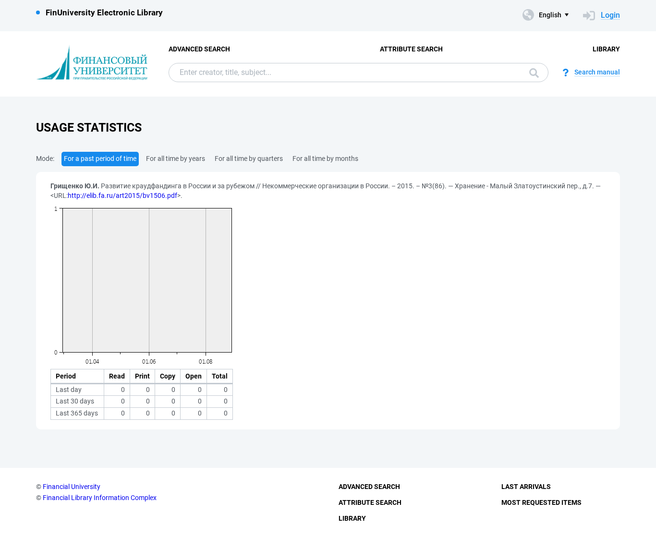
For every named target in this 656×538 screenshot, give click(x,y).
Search (531, 72)
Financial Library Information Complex (100, 497)
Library (606, 49)
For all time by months (325, 158)
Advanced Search (199, 49)
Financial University (71, 486)
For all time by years (175, 158)
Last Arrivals (526, 486)
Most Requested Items (541, 502)
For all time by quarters (249, 158)
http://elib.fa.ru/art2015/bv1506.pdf (122, 195)
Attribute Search (411, 49)
